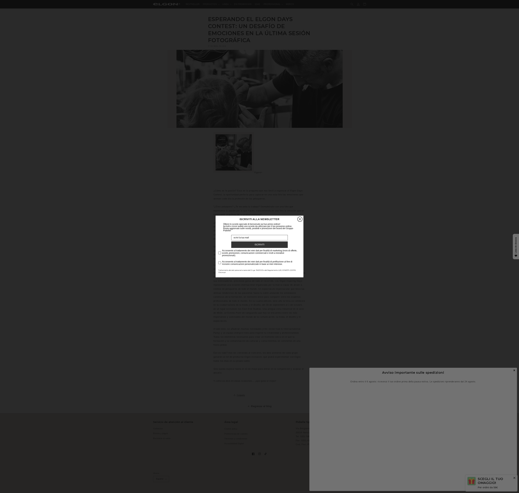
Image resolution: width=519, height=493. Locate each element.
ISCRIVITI (259, 244)
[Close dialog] (299, 219)
